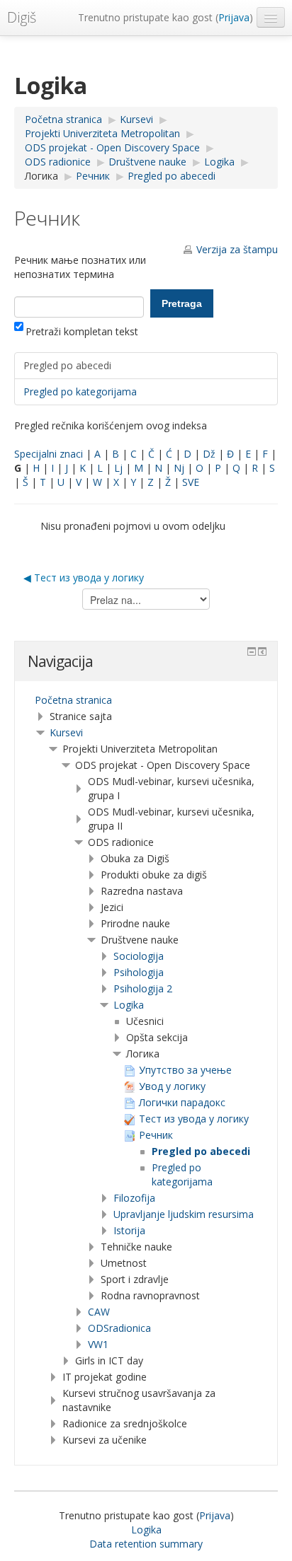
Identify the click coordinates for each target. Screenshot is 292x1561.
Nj (179, 468)
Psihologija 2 (142, 988)
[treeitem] (146, 700)
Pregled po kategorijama (80, 391)
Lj (118, 468)
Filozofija (134, 1198)
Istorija (129, 1230)
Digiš (21, 17)
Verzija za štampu (237, 249)
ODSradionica (119, 1328)
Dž (209, 453)
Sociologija (138, 956)
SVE (190, 482)
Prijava (233, 17)
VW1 (98, 1344)
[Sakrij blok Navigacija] (251, 651)
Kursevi (66, 732)
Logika (128, 1004)
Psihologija (138, 972)
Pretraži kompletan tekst (82, 331)
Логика (41, 175)
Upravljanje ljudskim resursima (183, 1214)
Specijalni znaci (48, 453)
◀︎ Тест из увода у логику (83, 577)
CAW (99, 1311)
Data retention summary (146, 1543)
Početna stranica (73, 700)
